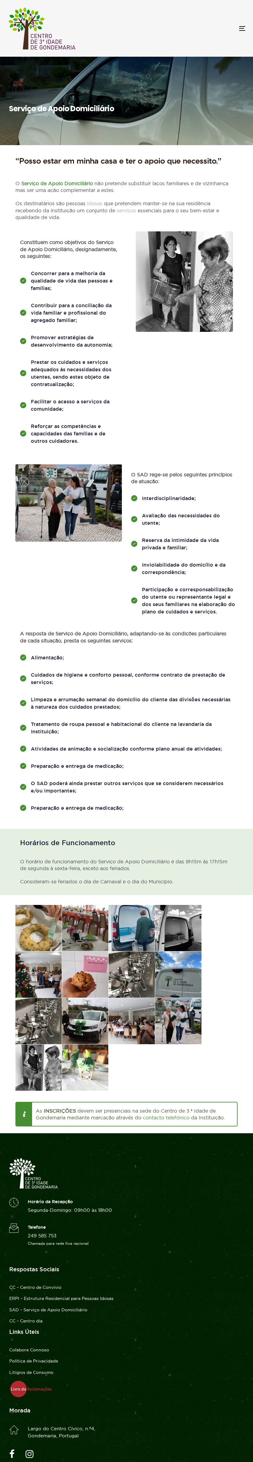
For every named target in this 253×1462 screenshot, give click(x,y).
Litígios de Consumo (31, 1372)
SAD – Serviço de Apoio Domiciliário (48, 1309)
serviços (126, 210)
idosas (94, 203)
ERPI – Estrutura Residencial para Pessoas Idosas (61, 1298)
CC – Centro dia (26, 1320)
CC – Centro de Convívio (35, 1287)
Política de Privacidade (33, 1360)
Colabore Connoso (29, 1349)
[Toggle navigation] (205, 28)
